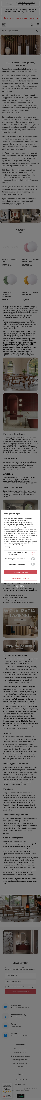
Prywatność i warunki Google (19, 533)
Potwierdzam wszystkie (20, 572)
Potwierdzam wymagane (20, 578)
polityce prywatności (18, 529)
